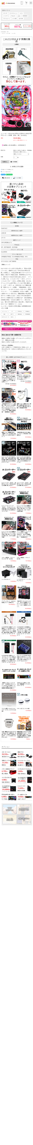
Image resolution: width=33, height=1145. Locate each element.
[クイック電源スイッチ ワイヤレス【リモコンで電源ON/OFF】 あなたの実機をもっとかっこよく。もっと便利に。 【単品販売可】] (24, 523)
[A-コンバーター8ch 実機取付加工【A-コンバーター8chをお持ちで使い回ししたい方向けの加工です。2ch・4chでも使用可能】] (24, 497)
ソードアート (6, 16)
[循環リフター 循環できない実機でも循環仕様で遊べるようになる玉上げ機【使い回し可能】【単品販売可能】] (24, 395)
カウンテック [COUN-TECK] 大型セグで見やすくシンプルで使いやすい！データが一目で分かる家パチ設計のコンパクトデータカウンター (24, 658)
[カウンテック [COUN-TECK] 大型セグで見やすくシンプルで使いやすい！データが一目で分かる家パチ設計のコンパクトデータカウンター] (24, 647)
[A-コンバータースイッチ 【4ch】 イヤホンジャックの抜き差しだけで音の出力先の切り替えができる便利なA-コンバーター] (9, 497)
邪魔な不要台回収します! (24, 819)
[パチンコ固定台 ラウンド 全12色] (24, 549)
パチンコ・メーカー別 (6, 33)
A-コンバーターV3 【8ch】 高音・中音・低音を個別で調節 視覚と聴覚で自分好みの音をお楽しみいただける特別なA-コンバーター (9, 459)
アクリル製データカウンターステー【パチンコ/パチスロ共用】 (9, 710)
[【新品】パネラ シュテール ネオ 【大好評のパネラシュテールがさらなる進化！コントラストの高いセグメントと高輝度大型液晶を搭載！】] (9, 674)
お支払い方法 (10, 819)
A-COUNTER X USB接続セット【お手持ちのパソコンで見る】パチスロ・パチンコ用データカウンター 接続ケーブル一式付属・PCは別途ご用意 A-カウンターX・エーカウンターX (24, 631)
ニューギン (14, 33)
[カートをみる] (26, 4)
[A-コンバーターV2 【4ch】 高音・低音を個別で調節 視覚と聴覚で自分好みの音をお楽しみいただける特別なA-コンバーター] (24, 448)
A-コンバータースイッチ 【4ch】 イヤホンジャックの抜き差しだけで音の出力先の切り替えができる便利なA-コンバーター (9, 508)
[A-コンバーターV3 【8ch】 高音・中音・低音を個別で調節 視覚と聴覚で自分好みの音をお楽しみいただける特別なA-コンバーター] (9, 448)
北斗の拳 (21, 18)
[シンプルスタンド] (9, 571)
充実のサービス (10, 809)
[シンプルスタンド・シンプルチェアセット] (24, 571)
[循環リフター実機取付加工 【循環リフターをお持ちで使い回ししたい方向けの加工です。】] (9, 424)
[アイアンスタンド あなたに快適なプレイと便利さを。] (9, 592)
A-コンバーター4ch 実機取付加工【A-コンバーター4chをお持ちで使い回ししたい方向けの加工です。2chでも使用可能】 (9, 534)
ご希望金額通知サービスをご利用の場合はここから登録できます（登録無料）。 (16, 328)
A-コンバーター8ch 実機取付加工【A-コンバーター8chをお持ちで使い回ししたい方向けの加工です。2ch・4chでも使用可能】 (24, 508)
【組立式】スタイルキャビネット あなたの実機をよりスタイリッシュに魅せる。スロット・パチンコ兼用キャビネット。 (24, 604)
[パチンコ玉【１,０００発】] (24, 700)
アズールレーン (6, 18)
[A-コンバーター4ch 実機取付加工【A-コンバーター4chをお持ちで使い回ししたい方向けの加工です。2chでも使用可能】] (9, 523)
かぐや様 (14, 18)
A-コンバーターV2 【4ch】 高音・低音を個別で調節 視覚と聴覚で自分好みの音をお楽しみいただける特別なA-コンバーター (24, 459)
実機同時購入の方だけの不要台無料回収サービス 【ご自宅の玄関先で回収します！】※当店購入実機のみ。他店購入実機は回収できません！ (24, 734)
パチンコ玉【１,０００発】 (23, 708)
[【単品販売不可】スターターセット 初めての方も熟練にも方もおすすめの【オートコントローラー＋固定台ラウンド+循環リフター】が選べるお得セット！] (9, 366)
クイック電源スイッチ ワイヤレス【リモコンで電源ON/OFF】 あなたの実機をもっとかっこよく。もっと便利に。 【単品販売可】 (24, 534)
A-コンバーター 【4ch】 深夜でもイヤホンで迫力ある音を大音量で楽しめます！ (24, 484)
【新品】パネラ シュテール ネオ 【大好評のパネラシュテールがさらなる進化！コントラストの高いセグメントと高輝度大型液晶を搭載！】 (9, 685)
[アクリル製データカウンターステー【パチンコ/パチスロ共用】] (9, 700)
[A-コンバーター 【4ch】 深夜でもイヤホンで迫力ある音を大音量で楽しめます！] (24, 474)
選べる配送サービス (24, 809)
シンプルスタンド (6, 579)
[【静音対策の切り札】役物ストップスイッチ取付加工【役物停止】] (24, 424)
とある (18, 16)
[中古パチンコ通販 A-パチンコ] (8, 3)
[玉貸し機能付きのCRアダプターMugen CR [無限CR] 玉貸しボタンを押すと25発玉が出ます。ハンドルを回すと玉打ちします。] (9, 723)
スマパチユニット (13, 13)
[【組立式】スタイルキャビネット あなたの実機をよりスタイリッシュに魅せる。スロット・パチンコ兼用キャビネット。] (24, 592)
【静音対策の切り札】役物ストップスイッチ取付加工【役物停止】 (24, 434)
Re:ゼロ (13, 16)
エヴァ (21, 13)
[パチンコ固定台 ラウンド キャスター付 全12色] (9, 549)
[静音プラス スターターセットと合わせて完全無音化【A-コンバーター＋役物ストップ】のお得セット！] (24, 366)
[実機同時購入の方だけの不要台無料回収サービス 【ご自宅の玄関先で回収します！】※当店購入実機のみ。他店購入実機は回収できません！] (24, 723)
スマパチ (5, 13)
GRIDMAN (25, 16)
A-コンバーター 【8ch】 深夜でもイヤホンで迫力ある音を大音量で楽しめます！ (9, 484)
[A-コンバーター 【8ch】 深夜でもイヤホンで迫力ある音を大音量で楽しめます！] (9, 474)
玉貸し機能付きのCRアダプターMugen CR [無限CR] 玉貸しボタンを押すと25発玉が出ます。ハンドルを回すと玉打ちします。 (9, 734)
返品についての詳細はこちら (7, 169)
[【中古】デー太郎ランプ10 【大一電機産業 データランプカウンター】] (24, 674)
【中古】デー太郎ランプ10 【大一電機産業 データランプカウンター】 (24, 684)
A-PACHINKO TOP (5, 31)
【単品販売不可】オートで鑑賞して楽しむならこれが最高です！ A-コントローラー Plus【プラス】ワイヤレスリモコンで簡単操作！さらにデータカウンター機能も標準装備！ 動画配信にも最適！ (9, 407)
